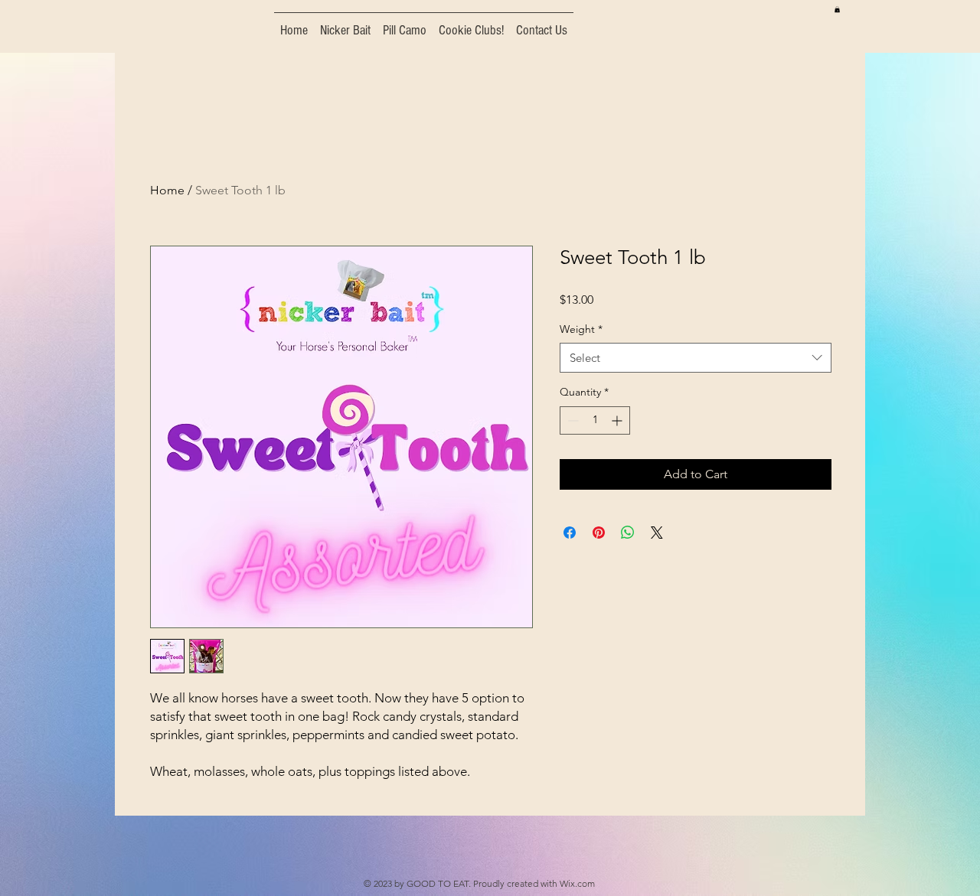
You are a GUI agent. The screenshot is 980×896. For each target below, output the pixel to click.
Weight (581, 329)
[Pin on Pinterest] (599, 532)
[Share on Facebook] (569, 532)
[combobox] (695, 358)
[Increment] (618, 420)
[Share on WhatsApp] (628, 532)
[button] (837, 9)
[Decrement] (571, 420)
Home (167, 190)
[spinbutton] (595, 420)
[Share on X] (657, 532)
